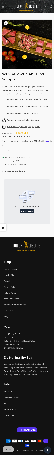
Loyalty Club (9, 275)
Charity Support (11, 269)
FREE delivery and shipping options (23, 126)
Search (7, 281)
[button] (3, 6)
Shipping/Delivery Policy (15, 304)
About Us (8, 392)
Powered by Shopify (36, 450)
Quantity (5, 146)
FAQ (6, 403)
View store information (15, 164)
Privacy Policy (10, 287)
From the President (12, 398)
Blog (6, 316)
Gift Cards (9, 310)
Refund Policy (10, 293)
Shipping (15, 136)
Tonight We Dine (22, 450)
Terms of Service (11, 299)
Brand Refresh (10, 409)
